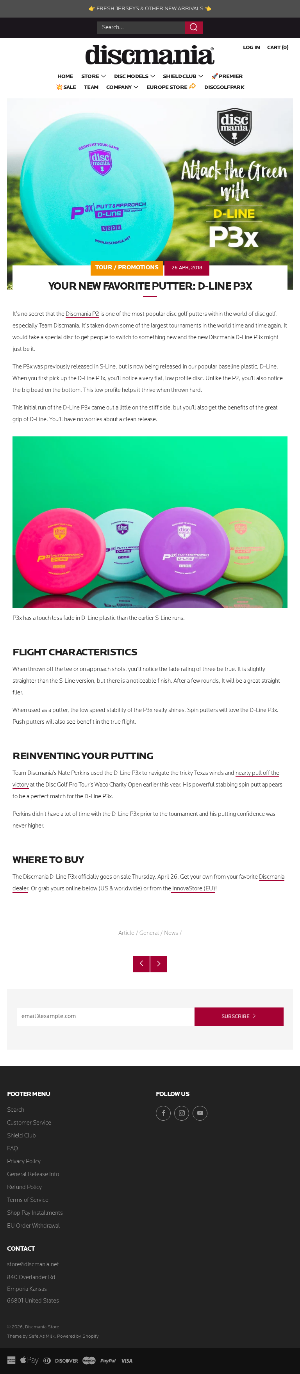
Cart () (277, 48)
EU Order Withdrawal (33, 1226)
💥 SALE (66, 88)
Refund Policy (24, 1188)
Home (65, 77)
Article (126, 933)
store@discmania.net (33, 1265)
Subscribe (235, 1016)
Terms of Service (27, 1200)
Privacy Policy (24, 1162)
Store (90, 77)
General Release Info (33, 1175)
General (149, 933)
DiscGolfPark (224, 88)
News (171, 933)
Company (118, 88)
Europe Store (167, 88)
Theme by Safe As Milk (31, 1336)
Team (91, 88)
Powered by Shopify (78, 1336)
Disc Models (131, 77)
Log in (251, 48)
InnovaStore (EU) (193, 889)
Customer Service (29, 1123)
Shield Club (179, 77)
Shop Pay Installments (35, 1213)
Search (15, 1110)
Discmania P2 (82, 314)
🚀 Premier (227, 77)
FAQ (12, 1149)
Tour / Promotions (127, 268)
